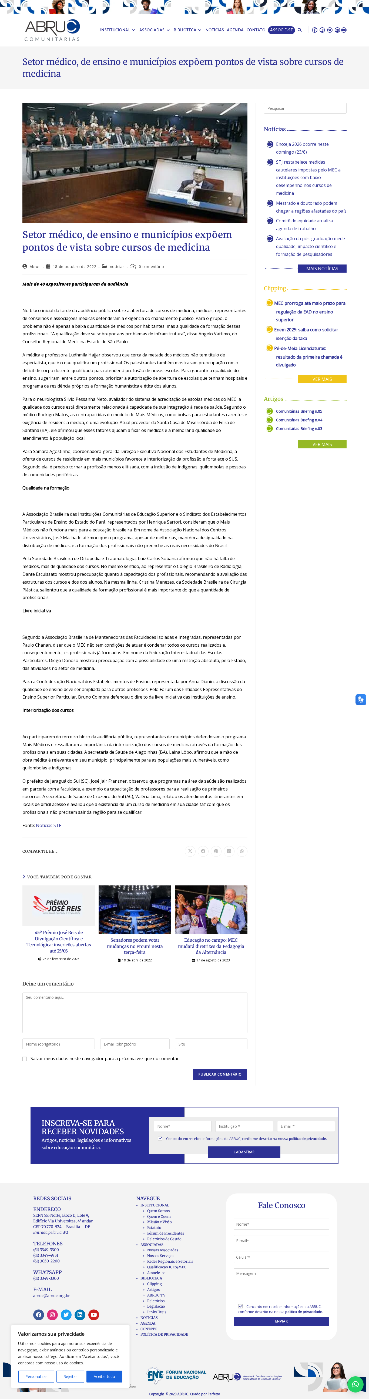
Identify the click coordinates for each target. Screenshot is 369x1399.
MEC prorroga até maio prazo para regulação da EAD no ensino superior (309, 311)
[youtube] (344, 30)
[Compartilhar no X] (190, 851)
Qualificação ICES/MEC (166, 1267)
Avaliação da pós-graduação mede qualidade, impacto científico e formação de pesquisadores (310, 246)
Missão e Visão (159, 1222)
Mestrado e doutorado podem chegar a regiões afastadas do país (311, 207)
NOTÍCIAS (149, 1317)
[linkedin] (337, 30)
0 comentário (151, 266)
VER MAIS (322, 379)
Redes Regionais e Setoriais (170, 1261)
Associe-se (156, 1273)
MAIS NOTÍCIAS (322, 269)
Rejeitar (70, 1376)
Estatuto (154, 1227)
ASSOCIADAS (151, 1244)
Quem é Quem (159, 1216)
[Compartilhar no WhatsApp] (242, 851)
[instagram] (322, 30)
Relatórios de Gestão (164, 1239)
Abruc (35, 266)
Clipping (154, 1284)
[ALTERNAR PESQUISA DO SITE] (299, 30)
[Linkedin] (80, 1314)
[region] (70, 1356)
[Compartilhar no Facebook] (203, 851)
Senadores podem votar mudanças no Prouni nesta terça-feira (135, 946)
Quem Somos (158, 1211)
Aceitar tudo (104, 1376)
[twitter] (330, 30)
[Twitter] (66, 1314)
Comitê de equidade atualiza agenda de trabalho (304, 224)
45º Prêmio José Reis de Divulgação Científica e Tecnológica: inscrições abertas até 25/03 (58, 941)
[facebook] (314, 30)
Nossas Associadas (162, 1250)
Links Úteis (156, 1312)
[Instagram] (52, 1314)
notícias (117, 266)
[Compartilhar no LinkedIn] (229, 851)
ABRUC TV (156, 1295)
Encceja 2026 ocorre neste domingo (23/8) (302, 148)
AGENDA (147, 1323)
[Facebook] (38, 1314)
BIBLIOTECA (151, 1278)
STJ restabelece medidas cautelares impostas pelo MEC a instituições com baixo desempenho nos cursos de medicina (308, 177)
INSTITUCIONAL (154, 1205)
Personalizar (36, 1376)
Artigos (153, 1289)
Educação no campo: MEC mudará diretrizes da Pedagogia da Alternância (211, 946)
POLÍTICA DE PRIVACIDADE (164, 1334)
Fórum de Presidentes (165, 1233)
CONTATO (148, 1329)
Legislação (156, 1306)
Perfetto (214, 1394)
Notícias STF (48, 825)
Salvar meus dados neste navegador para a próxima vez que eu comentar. (105, 1058)
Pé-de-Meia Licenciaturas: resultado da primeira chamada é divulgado (308, 356)
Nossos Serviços (160, 1256)
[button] (355, 1384)
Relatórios (156, 1301)
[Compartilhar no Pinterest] (216, 851)
